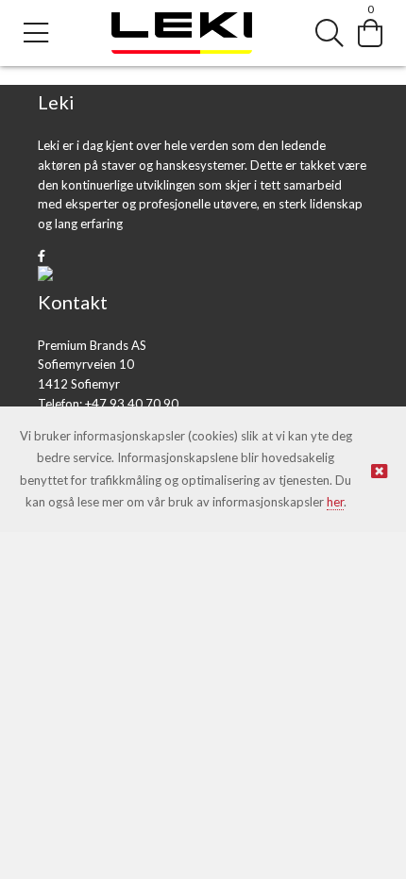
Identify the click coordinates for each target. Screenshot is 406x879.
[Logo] (181, 33)
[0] (370, 33)
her (335, 501)
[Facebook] (41, 255)
